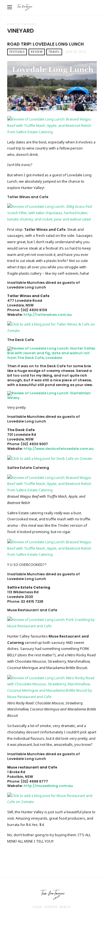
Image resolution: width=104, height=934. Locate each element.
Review (37, 52)
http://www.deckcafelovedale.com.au (59, 448)
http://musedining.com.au (48, 785)
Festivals (17, 52)
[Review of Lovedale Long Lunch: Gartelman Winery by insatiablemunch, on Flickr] (52, 395)
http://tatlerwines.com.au (48, 314)
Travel (54, 52)
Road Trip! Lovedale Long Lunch (45, 44)
